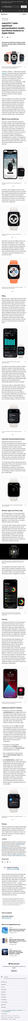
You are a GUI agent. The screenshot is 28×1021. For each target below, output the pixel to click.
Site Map (14, 1019)
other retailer (19, 1010)
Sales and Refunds (4, 1019)
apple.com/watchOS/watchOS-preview (17, 855)
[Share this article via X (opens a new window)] (5, 37)
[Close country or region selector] (26, 1)
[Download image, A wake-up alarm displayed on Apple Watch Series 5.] (25, 431)
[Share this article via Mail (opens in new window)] (7, 37)
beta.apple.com (5, 847)
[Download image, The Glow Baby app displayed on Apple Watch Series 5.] (25, 287)
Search (24, 14)
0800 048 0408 (7, 1011)
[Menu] (26, 11)
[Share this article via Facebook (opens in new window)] (2, 37)
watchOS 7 (4, 73)
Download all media (12, 869)
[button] (10, 6)
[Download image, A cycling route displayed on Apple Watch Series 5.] (25, 816)
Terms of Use (17, 1017)
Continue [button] (24, 6)
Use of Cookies (10, 1017)
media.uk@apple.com (6, 917)
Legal (10, 1019)
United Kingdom (4, 1013)
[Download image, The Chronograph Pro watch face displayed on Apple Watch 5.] (25, 234)
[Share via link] (10, 37)
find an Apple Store (12, 1010)
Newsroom (4, 14)
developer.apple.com (20, 843)
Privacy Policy (4, 1017)
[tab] (12, 237)
